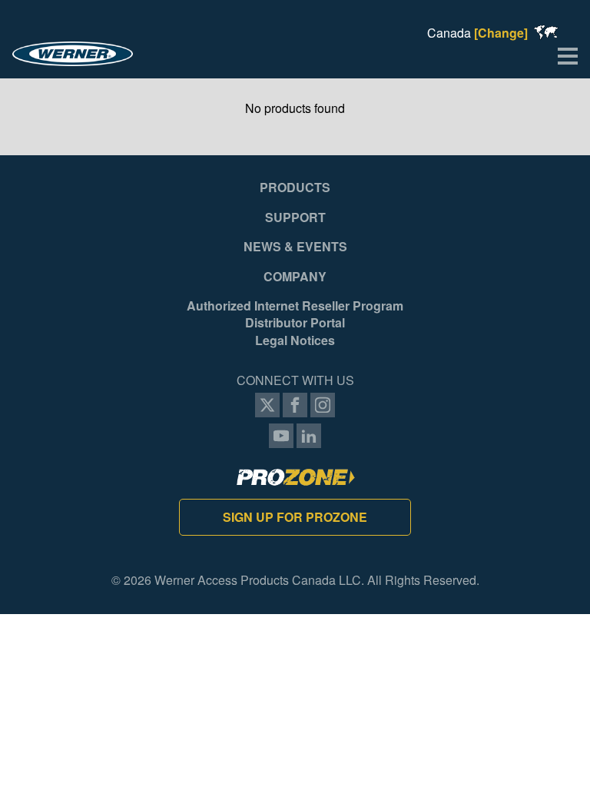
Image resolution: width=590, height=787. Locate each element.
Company (295, 276)
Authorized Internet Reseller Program (295, 305)
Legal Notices (295, 340)
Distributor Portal (295, 322)
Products (295, 187)
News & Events (295, 246)
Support (295, 217)
